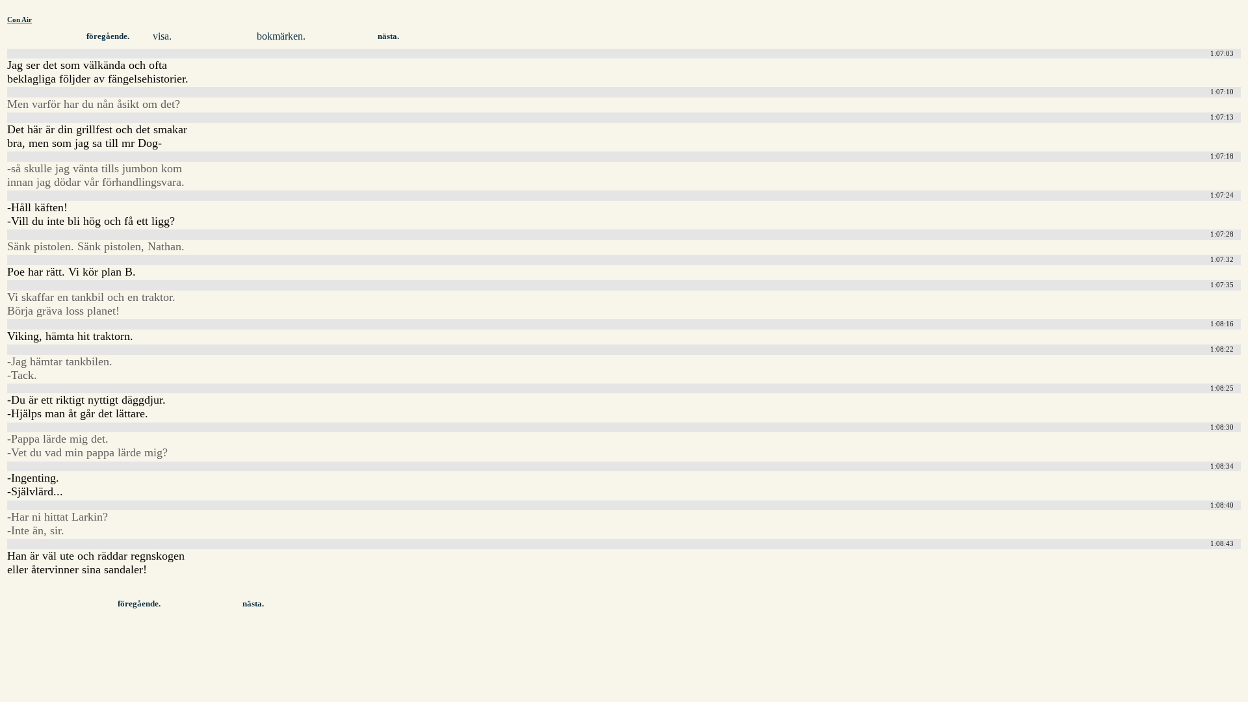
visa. (162, 36)
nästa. (388, 36)
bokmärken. (281, 36)
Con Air (19, 19)
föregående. (107, 36)
